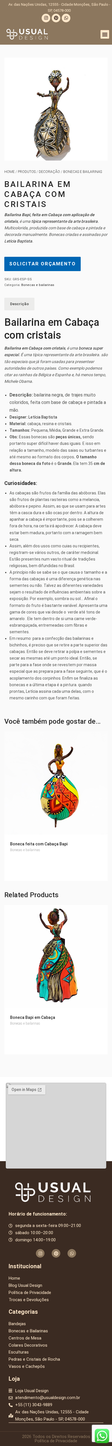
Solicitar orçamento (42, 264)
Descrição (19, 304)
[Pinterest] (56, 18)
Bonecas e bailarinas (82, 172)
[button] (105, 34)
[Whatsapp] (66, 18)
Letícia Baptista (18, 241)
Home (9, 172)
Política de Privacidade (56, 1440)
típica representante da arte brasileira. (65, 221)
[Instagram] (46, 18)
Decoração (49, 172)
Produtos (27, 172)
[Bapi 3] (56, 109)
